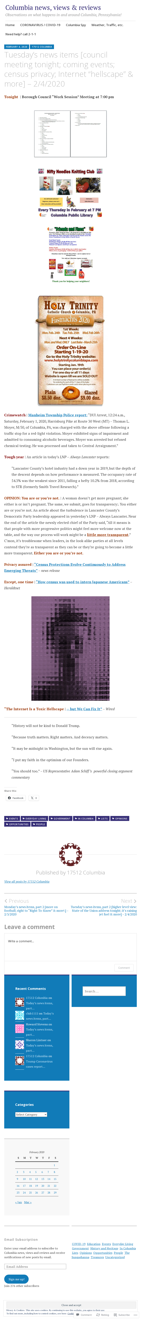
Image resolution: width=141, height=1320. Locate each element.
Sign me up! (16, 1279)
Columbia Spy (76, 25)
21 (49, 1185)
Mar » (28, 1202)
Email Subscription (21, 1239)
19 (36, 1185)
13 (42, 1179)
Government (62, 818)
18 (30, 1185)
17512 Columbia (42, 46)
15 (55, 1179)
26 (36, 1192)
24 (24, 1192)
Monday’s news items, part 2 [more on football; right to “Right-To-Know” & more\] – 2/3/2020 (36, 907)
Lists (104, 818)
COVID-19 (79, 1244)
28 (49, 1192)
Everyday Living (36, 818)
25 (30, 1192)
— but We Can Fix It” (84, 709)
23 (18, 1192)
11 (30, 1179)
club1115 (32, 1013)
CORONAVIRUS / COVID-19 (40, 25)
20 (42, 1185)
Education (93, 1244)
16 (18, 1185)
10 (24, 1179)
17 (24, 1185)
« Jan (18, 1202)
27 (42, 1192)
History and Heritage (104, 1248)
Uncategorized (115, 1257)
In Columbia (86, 818)
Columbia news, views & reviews (53, 7)
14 (49, 1179)
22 (55, 1185)
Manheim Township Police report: (57, 415)
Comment (124, 967)
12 (36, 1179)
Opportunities (19, 824)
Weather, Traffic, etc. (107, 25)
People (40, 824)
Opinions (121, 818)
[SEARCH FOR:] (104, 991)
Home (10, 25)
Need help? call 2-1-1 (20, 34)
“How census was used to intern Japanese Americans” (82, 582)
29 (55, 1192)
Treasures (97, 1257)
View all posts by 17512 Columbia (26, 881)
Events (13, 818)
